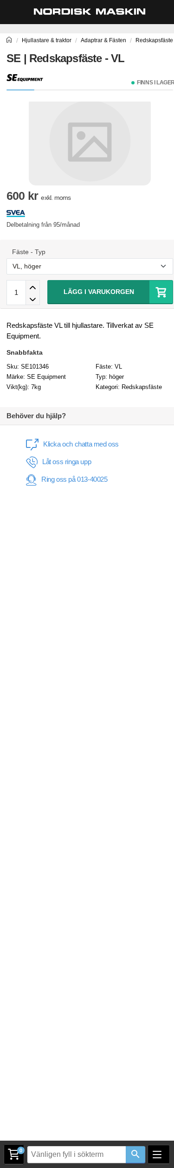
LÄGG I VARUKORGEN (99, 291)
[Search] (135, 1154)
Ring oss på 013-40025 (74, 479)
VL (118, 366)
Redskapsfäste (142, 386)
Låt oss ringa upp (66, 462)
